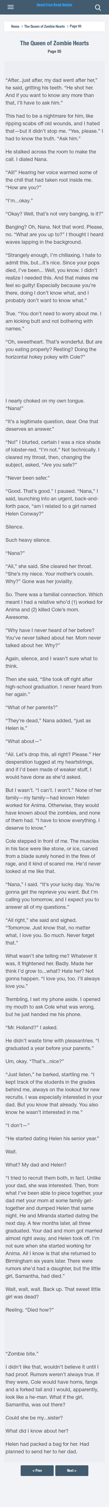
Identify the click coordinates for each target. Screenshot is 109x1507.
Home (15, 26)
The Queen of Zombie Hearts (44, 26)
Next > (72, 1470)
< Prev (37, 1470)
